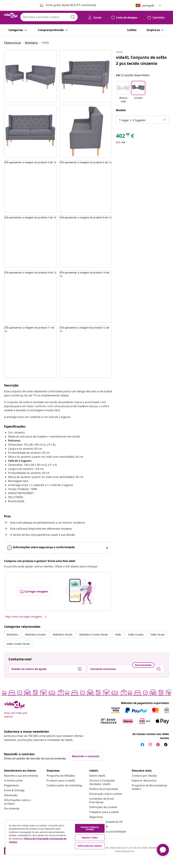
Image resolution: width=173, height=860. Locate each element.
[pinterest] (158, 744)
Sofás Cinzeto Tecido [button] (18, 643)
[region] (55, 837)
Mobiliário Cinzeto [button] (35, 634)
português (148, 5)
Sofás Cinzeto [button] (135, 634)
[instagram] (150, 744)
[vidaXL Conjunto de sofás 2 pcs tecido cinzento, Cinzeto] (30, 76)
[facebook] (142, 744)
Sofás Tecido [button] (158, 634)
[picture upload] (80, 591)
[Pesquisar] (72, 17)
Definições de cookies (103, 807)
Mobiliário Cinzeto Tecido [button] (93, 634)
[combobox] (49, 17)
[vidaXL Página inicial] (11, 15)
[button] (67, 5)
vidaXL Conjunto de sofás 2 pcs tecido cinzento (141, 60)
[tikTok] (165, 744)
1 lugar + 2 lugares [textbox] (132, 120)
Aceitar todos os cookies (90, 828)
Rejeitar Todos (90, 837)
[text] (125, 137)
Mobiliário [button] (12, 634)
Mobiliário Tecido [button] (62, 634)
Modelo (121, 110)
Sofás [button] (118, 634)
